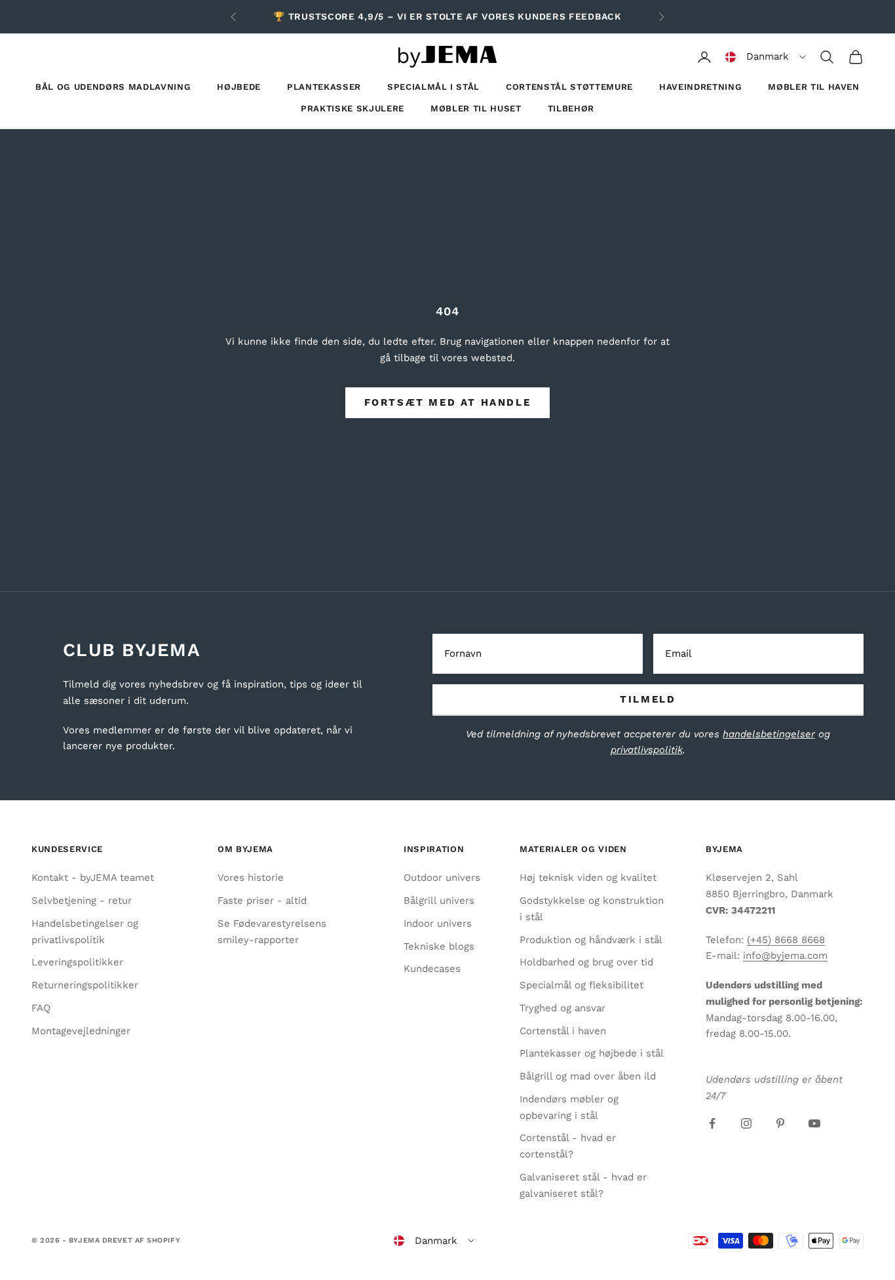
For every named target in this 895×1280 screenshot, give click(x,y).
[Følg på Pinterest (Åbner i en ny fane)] (780, 1123)
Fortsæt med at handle (447, 402)
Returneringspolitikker (84, 985)
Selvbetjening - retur (81, 900)
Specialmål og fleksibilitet (581, 985)
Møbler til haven (814, 87)
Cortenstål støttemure (569, 87)
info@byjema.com (785, 955)
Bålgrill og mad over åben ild (588, 1076)
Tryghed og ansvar (562, 1008)
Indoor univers (438, 923)
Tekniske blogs (439, 946)
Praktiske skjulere (352, 108)
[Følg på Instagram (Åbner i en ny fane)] (746, 1123)
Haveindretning (700, 87)
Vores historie (251, 877)
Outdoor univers (442, 877)
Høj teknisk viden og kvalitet (588, 877)
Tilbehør (571, 108)
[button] (765, 57)
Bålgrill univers (439, 900)
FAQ (40, 1008)
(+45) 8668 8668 (786, 940)
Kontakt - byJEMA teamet (92, 877)
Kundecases (432, 969)
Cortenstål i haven (563, 1031)
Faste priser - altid (262, 900)
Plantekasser (324, 87)
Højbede (239, 87)
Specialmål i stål (433, 87)
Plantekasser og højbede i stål (592, 1053)
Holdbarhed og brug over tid (586, 962)
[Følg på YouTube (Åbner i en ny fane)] (814, 1123)
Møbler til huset (476, 108)
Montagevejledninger (80, 1031)
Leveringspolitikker (77, 962)
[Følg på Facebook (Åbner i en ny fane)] (712, 1123)
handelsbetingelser (769, 734)
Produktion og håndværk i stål (591, 940)
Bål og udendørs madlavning (113, 87)
